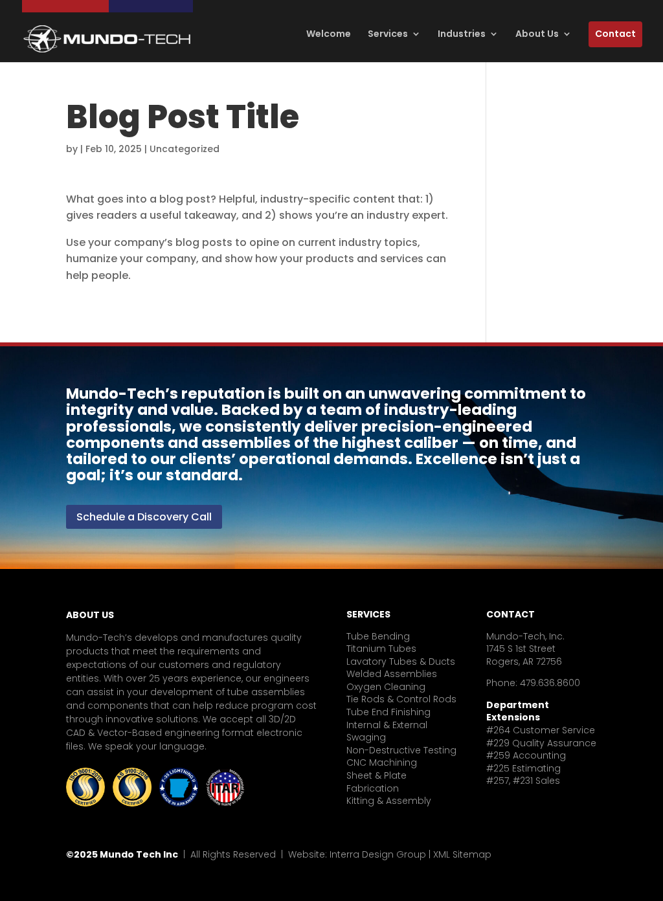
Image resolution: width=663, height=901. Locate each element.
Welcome (328, 34)
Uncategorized (184, 148)
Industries (462, 34)
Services (388, 34)
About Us (537, 34)
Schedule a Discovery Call (144, 516)
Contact (615, 33)
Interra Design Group (378, 854)
